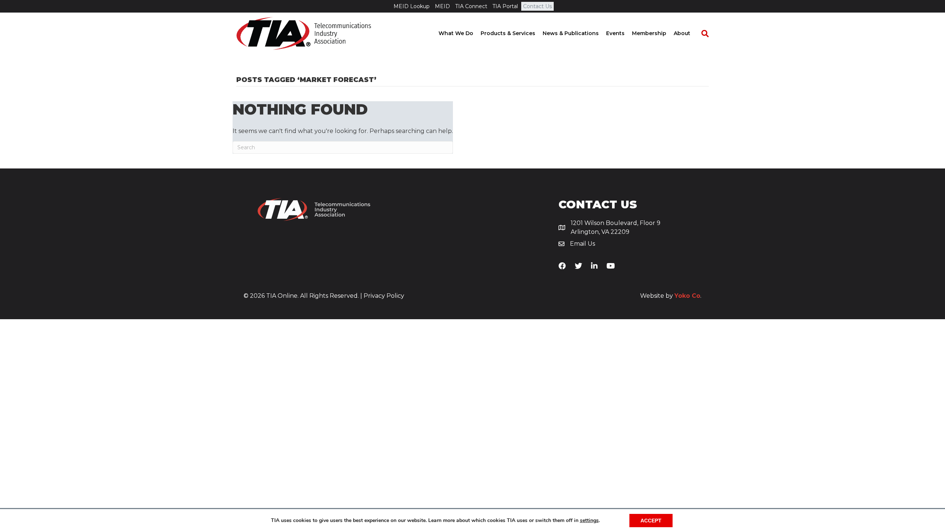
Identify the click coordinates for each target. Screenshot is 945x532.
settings (589, 520)
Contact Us (537, 6)
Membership (649, 33)
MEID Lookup (412, 6)
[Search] (701, 33)
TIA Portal (505, 6)
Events (615, 33)
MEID (442, 6)
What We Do (456, 33)
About (682, 33)
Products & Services (508, 33)
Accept (651, 521)
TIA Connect (471, 6)
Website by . (670, 295)
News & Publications (571, 33)
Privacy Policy (384, 295)
